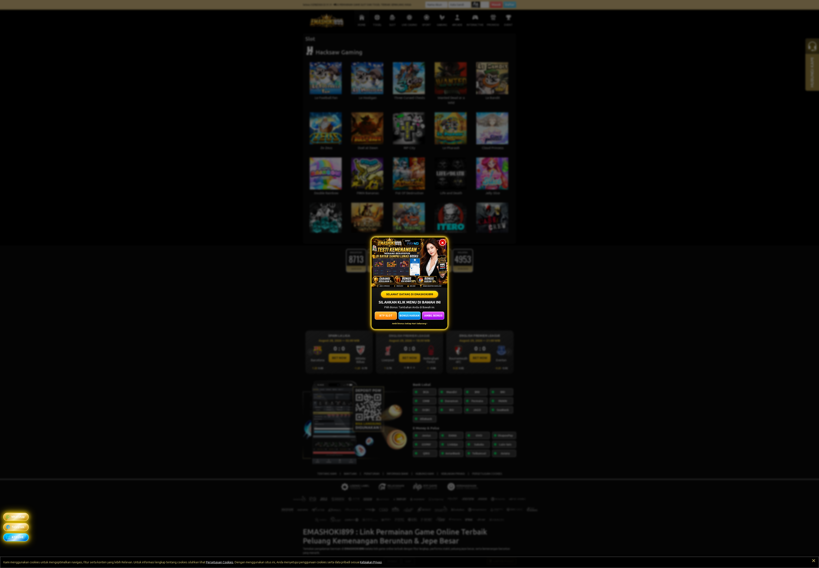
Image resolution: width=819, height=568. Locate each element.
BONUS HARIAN (409, 315)
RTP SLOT (385, 315)
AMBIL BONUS (433, 315)
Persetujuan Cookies (219, 562)
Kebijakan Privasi (371, 562)
